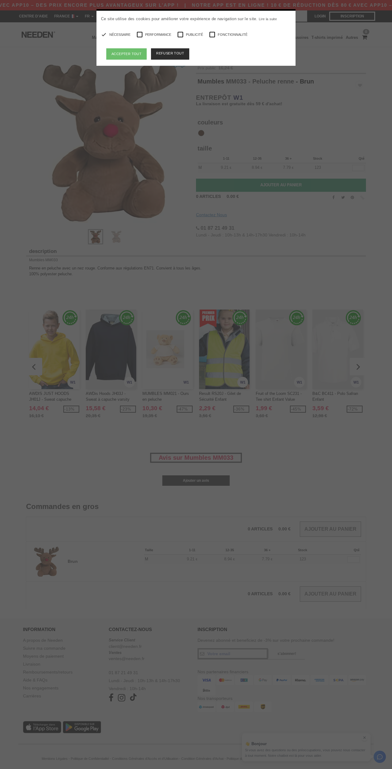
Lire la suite (268, 19)
